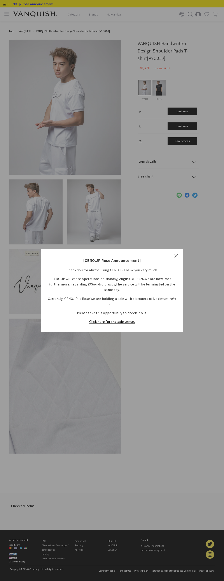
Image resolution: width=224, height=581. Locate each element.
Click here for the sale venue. (112, 321)
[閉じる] (176, 256)
